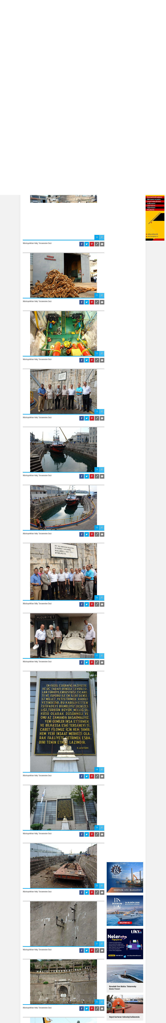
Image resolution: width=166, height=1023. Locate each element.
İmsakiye (103, 1017)
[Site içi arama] (139, 1016)
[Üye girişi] (135, 1016)
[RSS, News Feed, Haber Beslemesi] (130, 1016)
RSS (96, 1017)
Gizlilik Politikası (86, 1017)
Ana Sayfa (60, 1017)
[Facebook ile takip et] (121, 1016)
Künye (68, 1017)
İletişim (75, 1017)
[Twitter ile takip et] (126, 1016)
